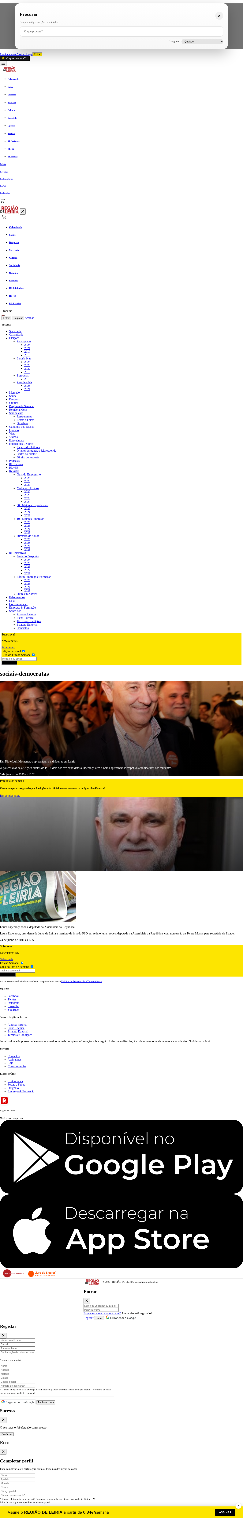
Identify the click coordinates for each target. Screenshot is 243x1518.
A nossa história (26, 614)
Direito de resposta (28, 457)
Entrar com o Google (122, 1318)
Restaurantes (24, 416)
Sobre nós (15, 611)
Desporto (14, 399)
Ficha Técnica (25, 617)
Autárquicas (24, 341)
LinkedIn (13, 1006)
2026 (27, 385)
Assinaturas (14, 1059)
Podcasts (14, 460)
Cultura (13, 402)
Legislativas (24, 358)
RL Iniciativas (17, 553)
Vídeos (13, 437)
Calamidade (16, 334)
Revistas (14, 471)
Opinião (14, 430)
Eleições (14, 338)
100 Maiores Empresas (30, 518)
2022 (27, 368)
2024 (27, 365)
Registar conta (46, 1402)
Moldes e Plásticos (28, 488)
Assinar (21, 54)
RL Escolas (16, 464)
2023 (27, 484)
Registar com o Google (19, 1402)
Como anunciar (18, 604)
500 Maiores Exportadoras (32, 505)
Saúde (13, 396)
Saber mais (8, 647)
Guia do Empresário (29, 474)
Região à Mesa (18, 409)
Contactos (23, 628)
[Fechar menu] (23, 211)
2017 (27, 351)
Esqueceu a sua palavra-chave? (102, 1313)
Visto (12, 433)
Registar (18, 318)
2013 (27, 355)
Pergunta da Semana (21, 406)
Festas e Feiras (25, 419)
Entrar (37, 54)
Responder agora (10, 795)
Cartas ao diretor (26, 454)
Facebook (13, 996)
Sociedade (15, 331)
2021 (27, 348)
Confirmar (7, 1434)
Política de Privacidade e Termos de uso (81, 981)
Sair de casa (16, 413)
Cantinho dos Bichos (21, 426)
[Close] (87, 1301)
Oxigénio (22, 423)
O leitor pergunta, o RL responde (36, 450)
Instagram (13, 1002)
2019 (27, 372)
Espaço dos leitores (28, 447)
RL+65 (13, 467)
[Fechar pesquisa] (219, 16)
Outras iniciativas (27, 593)
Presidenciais (24, 382)
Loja (29, 54)
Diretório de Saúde (28, 535)
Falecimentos (17, 597)
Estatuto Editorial (27, 624)
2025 (27, 344)
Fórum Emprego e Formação (34, 576)
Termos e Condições (29, 621)
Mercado (14, 392)
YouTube (13, 1009)
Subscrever (9, 662)
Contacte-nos (8, 54)
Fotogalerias (16, 440)
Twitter (12, 999)
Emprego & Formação (22, 607)
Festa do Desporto (28, 556)
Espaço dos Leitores (21, 443)
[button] (121, 164)
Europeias (23, 375)
